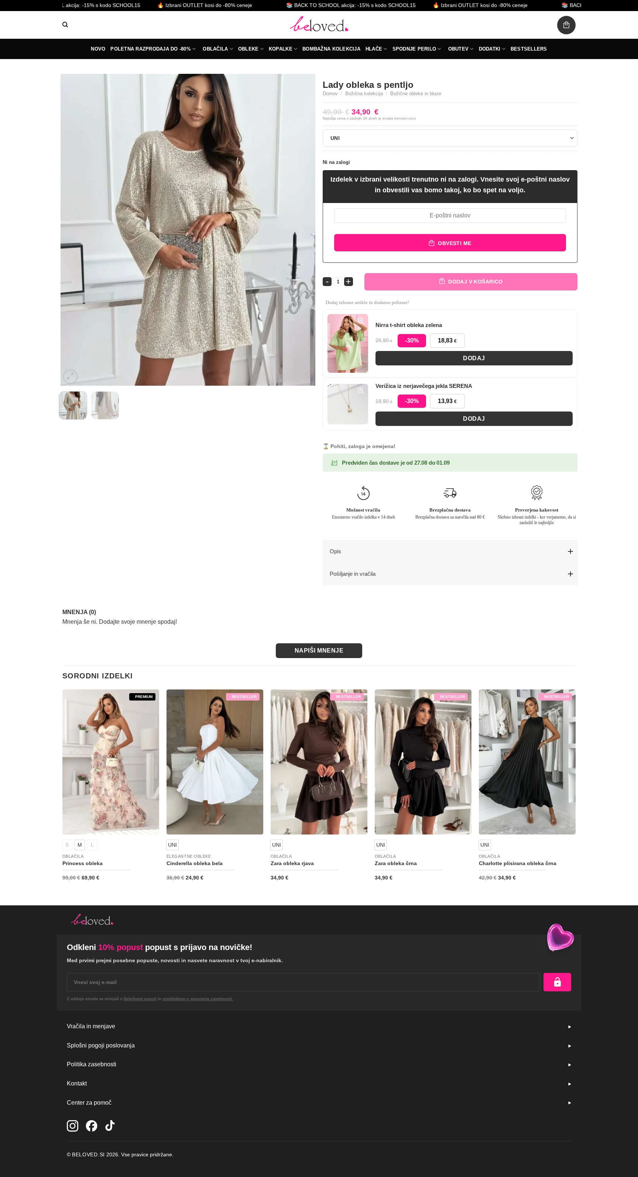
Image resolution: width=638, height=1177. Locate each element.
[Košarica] (566, 25)
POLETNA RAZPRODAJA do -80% (150, 49)
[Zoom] (70, 376)
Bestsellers (529, 49)
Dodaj (474, 358)
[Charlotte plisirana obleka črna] (527, 762)
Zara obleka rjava (292, 863)
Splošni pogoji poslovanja (101, 1045)
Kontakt (77, 1083)
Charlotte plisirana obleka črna (517, 863)
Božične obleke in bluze (415, 93)
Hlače (374, 49)
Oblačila (215, 49)
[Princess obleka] (110, 762)
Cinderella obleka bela (195, 863)
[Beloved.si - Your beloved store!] (319, 25)
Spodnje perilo (414, 49)
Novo (98, 49)
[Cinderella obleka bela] (215, 762)
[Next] (301, 230)
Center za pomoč (89, 1102)
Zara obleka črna (396, 863)
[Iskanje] (65, 25)
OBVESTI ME (454, 243)
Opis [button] (335, 551)
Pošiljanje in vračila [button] (352, 574)
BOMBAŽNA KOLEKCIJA (331, 49)
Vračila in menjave (91, 1026)
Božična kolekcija (364, 93)
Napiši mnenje (319, 650)
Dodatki (490, 49)
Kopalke (280, 49)
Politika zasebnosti (91, 1064)
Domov (330, 93)
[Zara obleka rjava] (319, 762)
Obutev (458, 49)
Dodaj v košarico (475, 282)
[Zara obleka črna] (423, 762)
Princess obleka (82, 863)
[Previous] (75, 230)
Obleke (248, 49)
